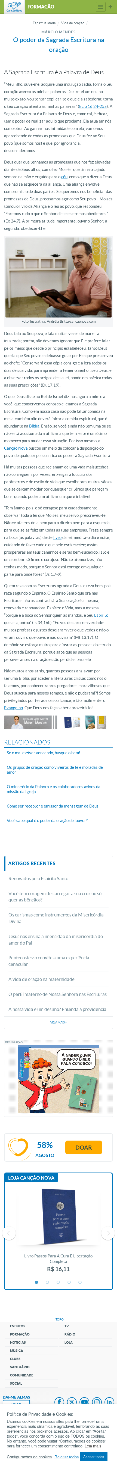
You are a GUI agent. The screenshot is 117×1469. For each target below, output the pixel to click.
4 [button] (69, 1282)
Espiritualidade (44, 23)
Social (16, 1383)
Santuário (20, 1367)
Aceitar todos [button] (93, 1456)
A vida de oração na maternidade (41, 979)
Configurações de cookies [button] (29, 1456)
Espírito (101, 615)
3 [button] (58, 1282)
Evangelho (13, 707)
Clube (15, 1359)
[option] (58, 1233)
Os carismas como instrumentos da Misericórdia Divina (56, 918)
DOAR (16, 1404)
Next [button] (108, 1233)
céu (64, 176)
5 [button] (80, 1282)
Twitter (71, 1403)
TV (66, 1326)
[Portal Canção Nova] (14, 7)
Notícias (18, 1342)
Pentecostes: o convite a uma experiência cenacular (48, 961)
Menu (101, 7)
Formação (20, 1334)
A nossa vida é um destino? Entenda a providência (57, 1009)
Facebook (59, 1403)
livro (57, 537)
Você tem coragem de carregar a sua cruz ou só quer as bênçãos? (54, 897)
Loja (68, 1342)
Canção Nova (16, 448)
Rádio (69, 1334)
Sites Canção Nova (110, 7)
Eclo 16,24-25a (93, 106)
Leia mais (93, 1445)
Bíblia (34, 426)
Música (16, 1350)
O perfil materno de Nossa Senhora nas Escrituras (57, 994)
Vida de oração (72, 23)
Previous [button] (9, 1233)
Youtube (84, 1403)
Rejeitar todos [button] (66, 1456)
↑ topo (58, 1319)
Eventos (17, 1326)
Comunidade (21, 1375)
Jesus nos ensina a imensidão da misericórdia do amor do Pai (55, 939)
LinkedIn (109, 1403)
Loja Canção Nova (31, 1177)
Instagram (97, 1403)
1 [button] (37, 1282)
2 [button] (48, 1282)
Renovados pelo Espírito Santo (38, 878)
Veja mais (58, 1022)
